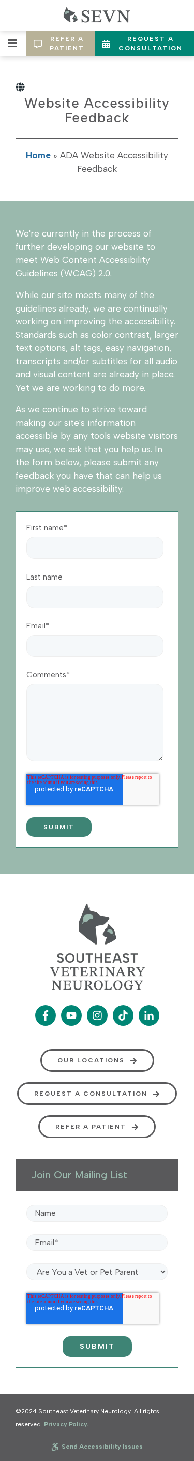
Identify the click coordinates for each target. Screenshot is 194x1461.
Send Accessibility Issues (101, 1446)
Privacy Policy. (66, 1424)
